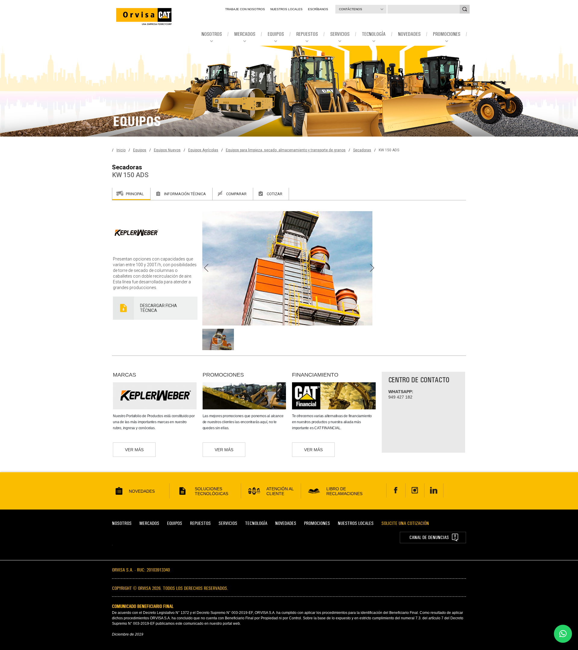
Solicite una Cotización (405, 523)
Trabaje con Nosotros (245, 9)
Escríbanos (318, 9)
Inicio (121, 150)
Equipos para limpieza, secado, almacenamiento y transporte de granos (286, 150)
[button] (563, 634)
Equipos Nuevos (167, 150)
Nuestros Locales (286, 9)
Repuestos (200, 523)
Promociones (317, 523)
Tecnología (256, 523)
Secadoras (362, 150)
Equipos (139, 150)
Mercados (149, 523)
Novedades (285, 523)
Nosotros (122, 523)
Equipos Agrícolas (203, 150)
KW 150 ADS (389, 150)
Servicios (228, 523)
